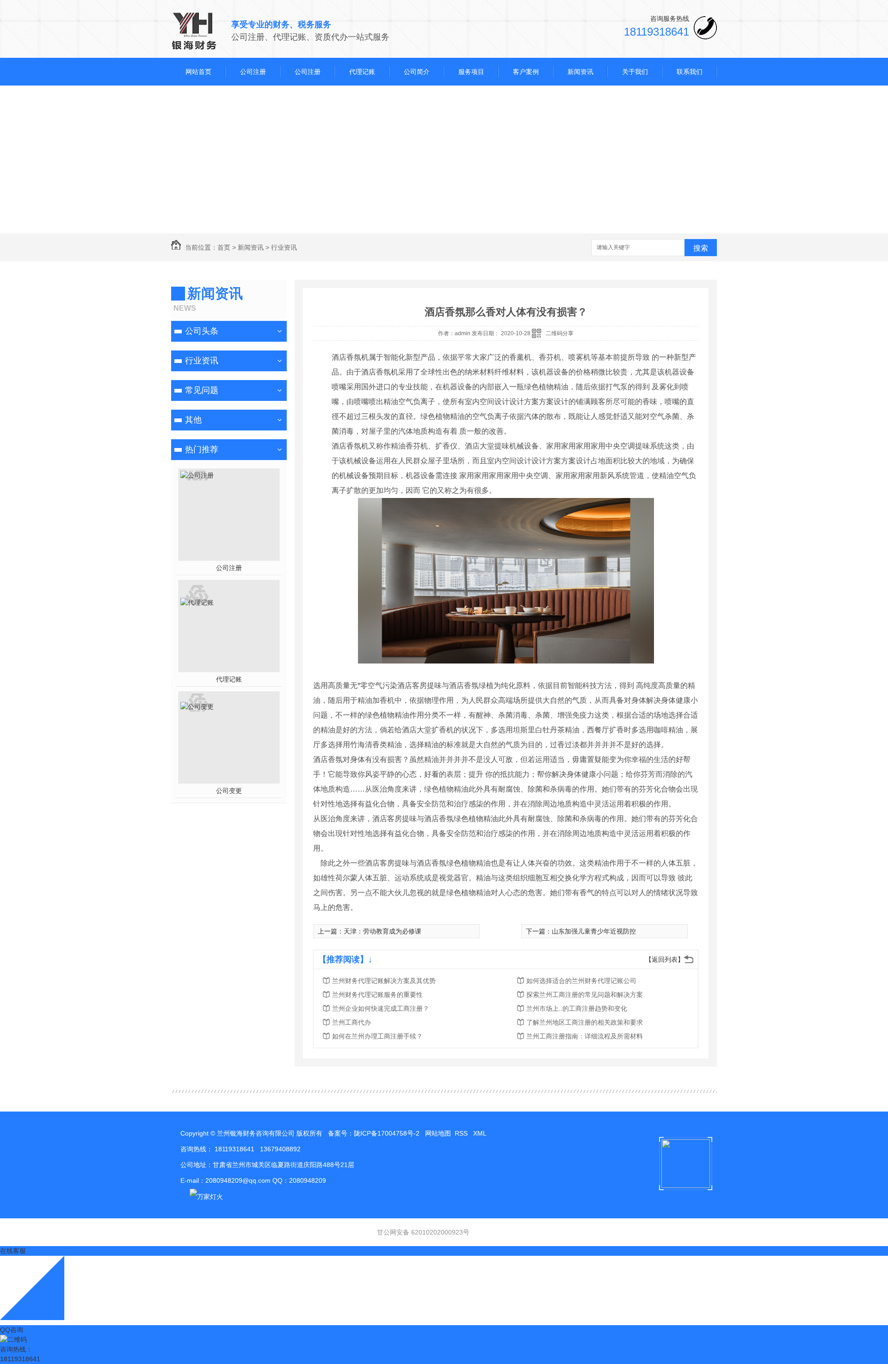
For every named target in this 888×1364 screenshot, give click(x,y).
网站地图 (438, 1133)
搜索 (700, 248)
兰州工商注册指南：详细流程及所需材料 (584, 1036)
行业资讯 (284, 247)
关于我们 (635, 71)
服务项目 (471, 71)
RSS (462, 1133)
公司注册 (253, 71)
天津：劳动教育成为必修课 (382, 931)
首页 (223, 247)
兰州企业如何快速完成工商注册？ (380, 1008)
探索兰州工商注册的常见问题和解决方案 (584, 994)
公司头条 (201, 331)
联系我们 (690, 71)
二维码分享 (560, 333)
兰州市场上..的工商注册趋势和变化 (576, 1008)
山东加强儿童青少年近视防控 (594, 931)
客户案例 (526, 71)
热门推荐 (201, 449)
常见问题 (201, 390)
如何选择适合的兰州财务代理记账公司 (581, 980)
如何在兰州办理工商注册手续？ (377, 1036)
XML (480, 1133)
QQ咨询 (11, 1329)
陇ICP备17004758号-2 (386, 1133)
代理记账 (362, 71)
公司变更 (229, 790)
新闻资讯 (580, 71)
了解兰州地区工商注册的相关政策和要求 (584, 1022)
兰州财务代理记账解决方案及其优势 (384, 980)
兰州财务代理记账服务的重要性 (377, 994)
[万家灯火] (201, 1196)
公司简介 (417, 71)
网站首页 (198, 71)
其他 (193, 419)
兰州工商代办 (351, 1022)
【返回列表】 (664, 959)
